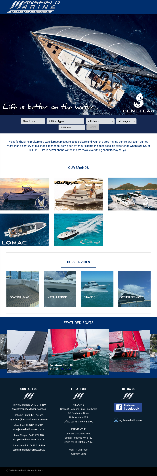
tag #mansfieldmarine (130, 420)
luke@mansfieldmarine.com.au (29, 439)
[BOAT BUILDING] (22, 289)
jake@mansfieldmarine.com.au (29, 429)
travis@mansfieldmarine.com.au (29, 409)
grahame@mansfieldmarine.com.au (29, 419)
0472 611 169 (37, 445)
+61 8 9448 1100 (84, 421)
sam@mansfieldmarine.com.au (29, 449)
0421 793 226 (36, 415)
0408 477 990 (36, 435)
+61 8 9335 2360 (84, 442)
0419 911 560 (38, 404)
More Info (66, 369)
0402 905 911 (36, 425)
